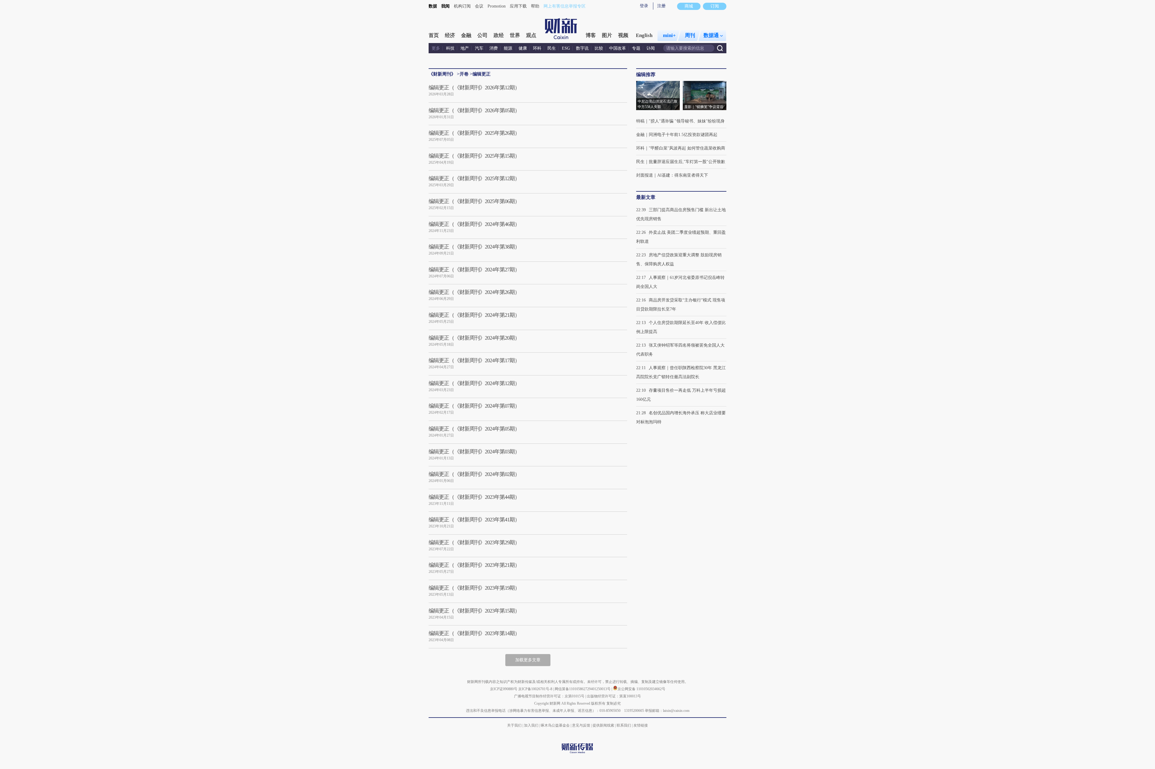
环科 (537, 48)
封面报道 (644, 175)
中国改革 (617, 48)
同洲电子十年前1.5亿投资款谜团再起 (683, 134)
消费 (493, 48)
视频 (623, 35)
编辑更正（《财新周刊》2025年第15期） (474, 156)
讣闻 (650, 48)
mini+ (669, 35)
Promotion (497, 6)
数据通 (711, 35)
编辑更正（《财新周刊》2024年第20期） (474, 338)
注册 (661, 6)
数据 (433, 6)
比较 (599, 48)
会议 (479, 6)
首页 (434, 35)
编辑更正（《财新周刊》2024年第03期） (474, 452)
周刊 (690, 35)
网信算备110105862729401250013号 (583, 689)
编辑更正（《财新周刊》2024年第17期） (474, 360)
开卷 (464, 74)
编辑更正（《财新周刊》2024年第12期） (474, 383)
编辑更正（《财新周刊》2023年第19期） (474, 588)
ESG (566, 48)
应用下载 (518, 6)
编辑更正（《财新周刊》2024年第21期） (474, 315)
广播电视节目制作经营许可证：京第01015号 (549, 696)
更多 (436, 48)
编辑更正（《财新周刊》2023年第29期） (474, 542)
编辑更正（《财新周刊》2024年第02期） (474, 474)
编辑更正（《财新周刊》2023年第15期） (474, 611)
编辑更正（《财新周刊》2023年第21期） (474, 565)
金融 (466, 35)
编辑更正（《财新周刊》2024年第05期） (474, 429)
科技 (450, 48)
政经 (499, 35)
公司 (482, 35)
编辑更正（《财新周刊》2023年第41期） (474, 520)
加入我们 (531, 725)
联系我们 (624, 725)
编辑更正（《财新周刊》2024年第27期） (474, 270)
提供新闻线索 (603, 725)
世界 (515, 35)
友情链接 (640, 725)
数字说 (582, 48)
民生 (551, 48)
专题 (636, 48)
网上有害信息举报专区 (565, 6)
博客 (591, 35)
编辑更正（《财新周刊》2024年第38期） (474, 247)
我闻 (445, 6)
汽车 (479, 48)
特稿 (640, 121)
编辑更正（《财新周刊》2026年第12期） (474, 88)
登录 (644, 6)
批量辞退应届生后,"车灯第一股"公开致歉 (687, 161)
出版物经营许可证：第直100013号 (614, 696)
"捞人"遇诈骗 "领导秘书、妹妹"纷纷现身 (687, 121)
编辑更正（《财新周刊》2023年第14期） (474, 633)
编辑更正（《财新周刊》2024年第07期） (474, 406)
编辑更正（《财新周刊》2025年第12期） (474, 178)
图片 (607, 35)
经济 (450, 35)
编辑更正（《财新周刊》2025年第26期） (474, 133)
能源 (508, 48)
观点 (531, 35)
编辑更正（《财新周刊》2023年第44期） (474, 497)
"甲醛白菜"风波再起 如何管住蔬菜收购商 (687, 148)
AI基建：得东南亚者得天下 (682, 175)
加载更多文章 (528, 660)
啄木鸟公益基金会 (556, 725)
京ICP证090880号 (503, 689)
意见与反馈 (581, 725)
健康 (523, 48)
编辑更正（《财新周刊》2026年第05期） (474, 110)
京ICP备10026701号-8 (535, 689)
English (644, 35)
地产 (464, 48)
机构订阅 (462, 6)
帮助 (535, 6)
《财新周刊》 (442, 74)
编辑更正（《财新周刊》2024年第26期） (474, 292)
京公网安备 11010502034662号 (641, 689)
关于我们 (514, 725)
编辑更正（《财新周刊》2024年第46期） (474, 224)
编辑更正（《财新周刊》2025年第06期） (474, 201)
